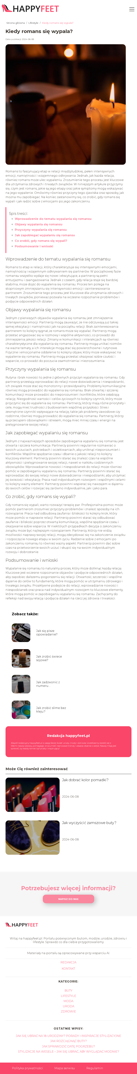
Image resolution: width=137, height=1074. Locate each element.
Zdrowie (68, 1011)
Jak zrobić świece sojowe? (49, 658)
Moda (68, 1001)
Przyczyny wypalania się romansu (41, 229)
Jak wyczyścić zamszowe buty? (89, 823)
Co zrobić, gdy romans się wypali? (41, 240)
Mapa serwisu (64, 1068)
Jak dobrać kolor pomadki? (85, 780)
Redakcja (68, 962)
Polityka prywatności (27, 1068)
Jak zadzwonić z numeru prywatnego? (48, 684)
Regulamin (94, 1068)
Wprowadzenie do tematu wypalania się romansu (53, 219)
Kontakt (68, 968)
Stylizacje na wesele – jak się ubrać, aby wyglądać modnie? (68, 1051)
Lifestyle (33, 22)
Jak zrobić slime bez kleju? (51, 709)
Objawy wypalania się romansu (38, 224)
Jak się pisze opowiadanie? (46, 632)
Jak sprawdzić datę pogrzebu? (68, 1046)
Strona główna (16, 22)
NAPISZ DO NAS (68, 899)
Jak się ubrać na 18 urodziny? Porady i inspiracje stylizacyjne (68, 1036)
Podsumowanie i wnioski (34, 246)
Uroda (68, 1006)
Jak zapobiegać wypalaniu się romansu (45, 235)
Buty (68, 990)
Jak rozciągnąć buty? (68, 1041)
